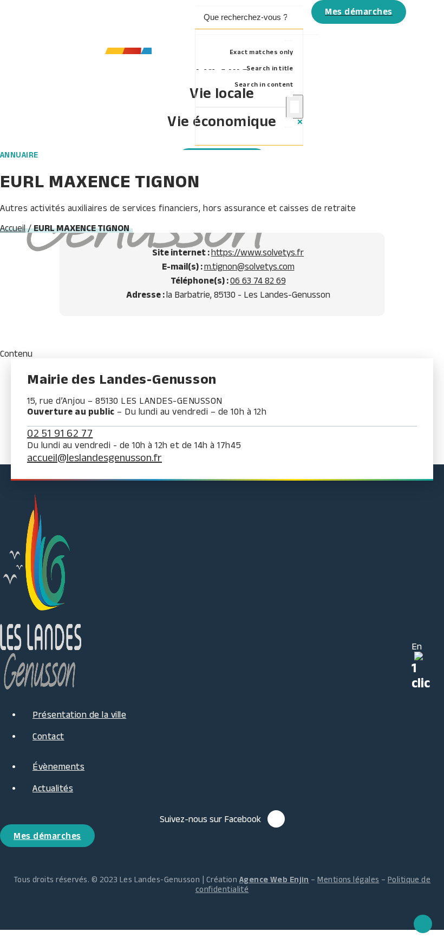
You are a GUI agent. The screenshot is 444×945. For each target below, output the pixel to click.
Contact (48, 736)
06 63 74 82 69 (258, 280)
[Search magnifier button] (294, 107)
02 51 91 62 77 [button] (60, 433)
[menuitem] (253, 24)
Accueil (12, 228)
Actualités (52, 788)
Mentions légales (348, 879)
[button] (253, 24)
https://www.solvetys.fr (257, 252)
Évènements (58, 766)
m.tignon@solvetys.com (249, 266)
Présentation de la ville (79, 714)
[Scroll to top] (423, 923)
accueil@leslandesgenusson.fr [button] (94, 457)
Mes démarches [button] (47, 836)
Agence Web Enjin (274, 879)
